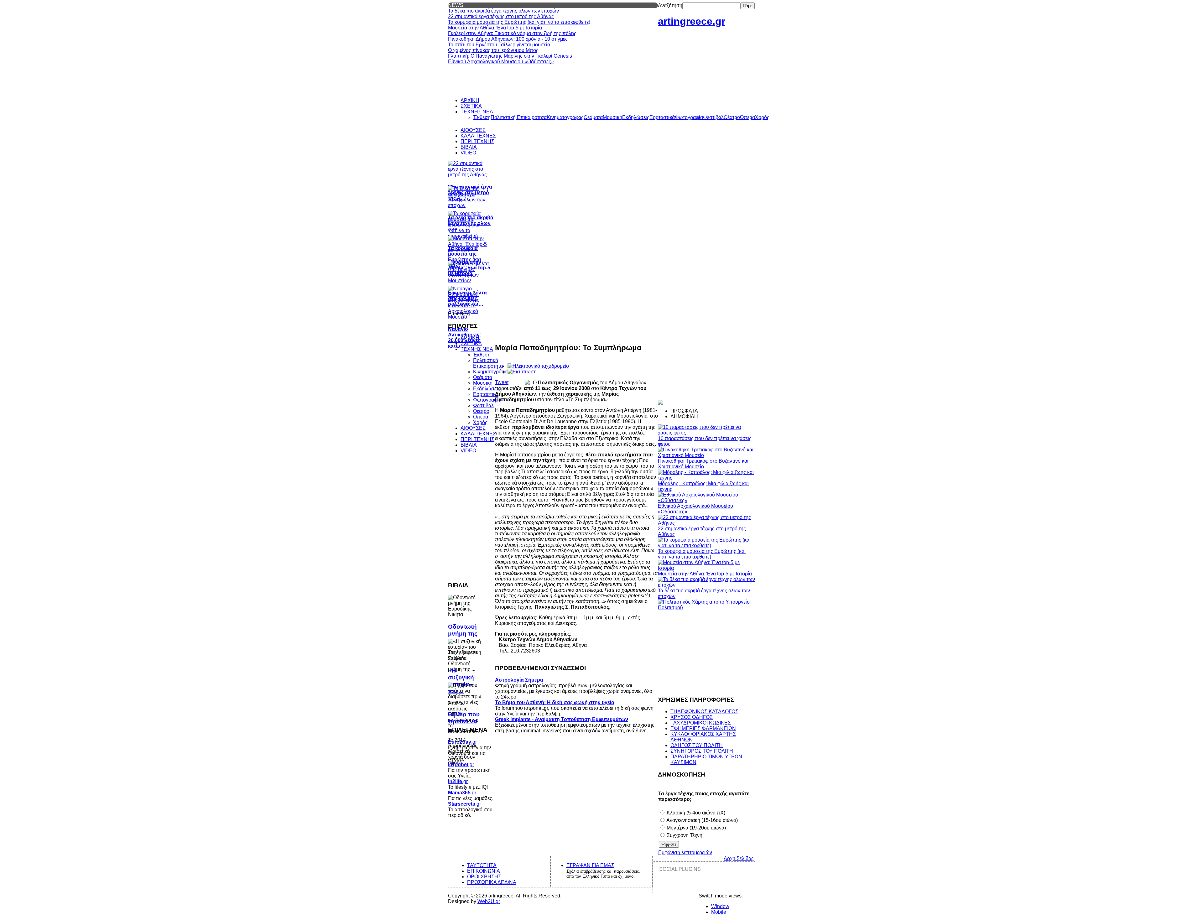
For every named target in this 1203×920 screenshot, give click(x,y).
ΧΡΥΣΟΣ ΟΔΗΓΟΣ (691, 717)
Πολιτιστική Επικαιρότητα (488, 363)
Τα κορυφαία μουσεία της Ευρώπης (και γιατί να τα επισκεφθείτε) (702, 553)
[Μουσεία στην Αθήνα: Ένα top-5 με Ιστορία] (706, 568)
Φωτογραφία (487, 400)
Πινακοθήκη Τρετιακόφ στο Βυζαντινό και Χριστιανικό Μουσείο (703, 463)
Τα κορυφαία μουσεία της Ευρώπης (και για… (464, 257)
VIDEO (468, 450)
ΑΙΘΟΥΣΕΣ (473, 428)
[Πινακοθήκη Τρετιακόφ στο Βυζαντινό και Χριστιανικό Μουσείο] (706, 455)
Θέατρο (481, 411)
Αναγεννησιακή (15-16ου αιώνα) (701, 820)
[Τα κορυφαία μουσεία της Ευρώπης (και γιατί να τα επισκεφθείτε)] (706, 545)
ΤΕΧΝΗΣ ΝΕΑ (477, 349)
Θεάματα (482, 377)
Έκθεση (482, 354)
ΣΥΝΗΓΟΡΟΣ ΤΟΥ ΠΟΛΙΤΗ (701, 751)
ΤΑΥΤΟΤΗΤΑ (482, 865)
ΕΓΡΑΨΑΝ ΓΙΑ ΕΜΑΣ (590, 865)
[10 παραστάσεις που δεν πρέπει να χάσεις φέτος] (706, 432)
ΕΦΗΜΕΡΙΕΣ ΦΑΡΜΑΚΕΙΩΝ (703, 728)
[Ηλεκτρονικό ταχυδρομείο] (538, 366)
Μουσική (482, 383)
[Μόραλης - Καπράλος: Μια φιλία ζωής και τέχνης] (706, 478)
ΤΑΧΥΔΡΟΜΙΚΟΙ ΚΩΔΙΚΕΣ (700, 722)
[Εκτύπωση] (522, 371)
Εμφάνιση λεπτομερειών (685, 852)
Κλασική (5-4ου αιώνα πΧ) (695, 812)
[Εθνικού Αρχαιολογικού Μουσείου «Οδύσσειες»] (706, 500)
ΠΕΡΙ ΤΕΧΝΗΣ (477, 439)
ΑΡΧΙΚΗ (470, 337)
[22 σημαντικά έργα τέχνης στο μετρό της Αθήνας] (706, 523)
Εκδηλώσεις (486, 388)
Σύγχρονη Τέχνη (683, 835)
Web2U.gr (488, 901)
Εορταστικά (485, 394)
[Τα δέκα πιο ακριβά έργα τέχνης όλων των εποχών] (706, 585)
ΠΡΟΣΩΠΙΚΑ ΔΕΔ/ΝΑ (491, 882)
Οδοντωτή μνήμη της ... (462, 633)
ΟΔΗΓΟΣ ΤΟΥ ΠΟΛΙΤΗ (696, 745)
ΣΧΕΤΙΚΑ (471, 343)
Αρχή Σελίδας (739, 858)
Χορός (480, 422)
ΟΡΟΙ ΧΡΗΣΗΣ (484, 876)
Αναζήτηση (670, 5)
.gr (462, 742)
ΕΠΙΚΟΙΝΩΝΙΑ (483, 871)
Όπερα (480, 416)
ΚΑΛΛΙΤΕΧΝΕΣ (478, 433)
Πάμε (747, 5)
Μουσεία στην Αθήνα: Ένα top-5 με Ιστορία (705, 573)
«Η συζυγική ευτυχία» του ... (461, 680)
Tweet (501, 382)
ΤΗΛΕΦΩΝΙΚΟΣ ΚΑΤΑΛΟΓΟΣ (704, 711)
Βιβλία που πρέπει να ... (464, 721)
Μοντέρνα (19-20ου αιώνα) (695, 827)
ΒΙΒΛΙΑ (469, 445)
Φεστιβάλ (483, 405)
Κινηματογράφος (491, 371)
